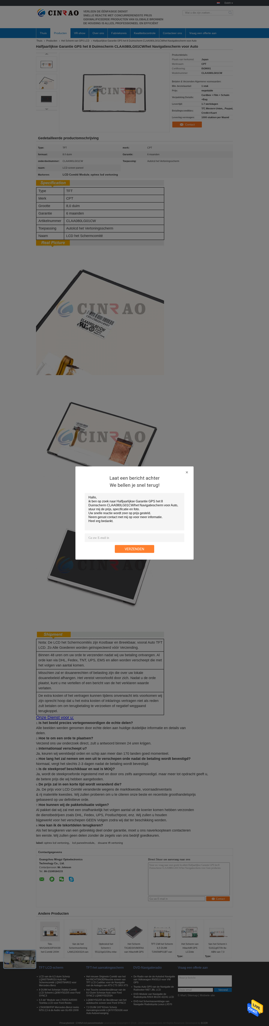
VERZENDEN (134, 549)
